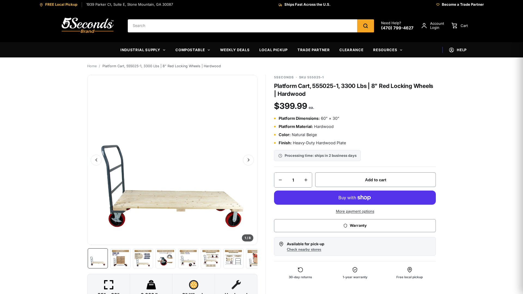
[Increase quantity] (306, 180)
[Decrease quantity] (280, 180)
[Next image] (248, 160)
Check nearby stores (304, 250)
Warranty (358, 225)
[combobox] (242, 25)
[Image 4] (166, 258)
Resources (385, 50)
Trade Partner (313, 50)
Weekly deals (235, 50)
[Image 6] (211, 258)
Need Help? (397, 26)
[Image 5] (188, 258)
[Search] (365, 25)
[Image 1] (98, 258)
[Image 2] (120, 258)
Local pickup (273, 50)
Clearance (351, 50)
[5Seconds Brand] (88, 26)
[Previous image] (96, 160)
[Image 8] (256, 258)
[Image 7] (233, 258)
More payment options (355, 211)
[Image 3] (143, 258)
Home (92, 66)
